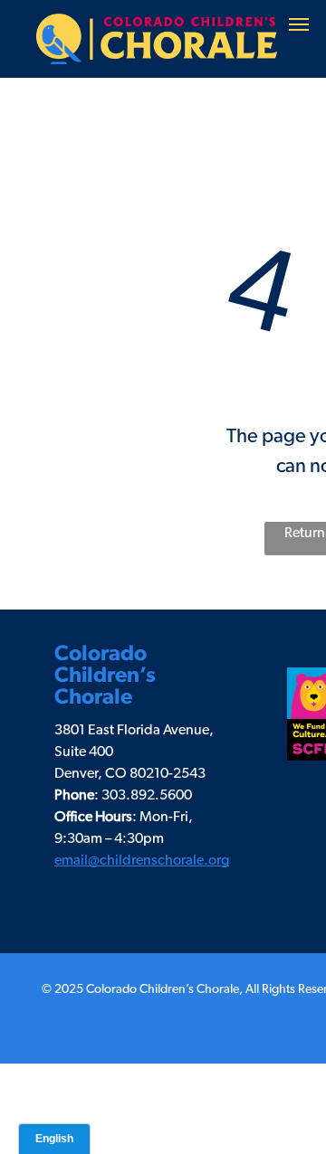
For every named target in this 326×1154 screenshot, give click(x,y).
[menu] (299, 24)
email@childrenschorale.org (141, 860)
